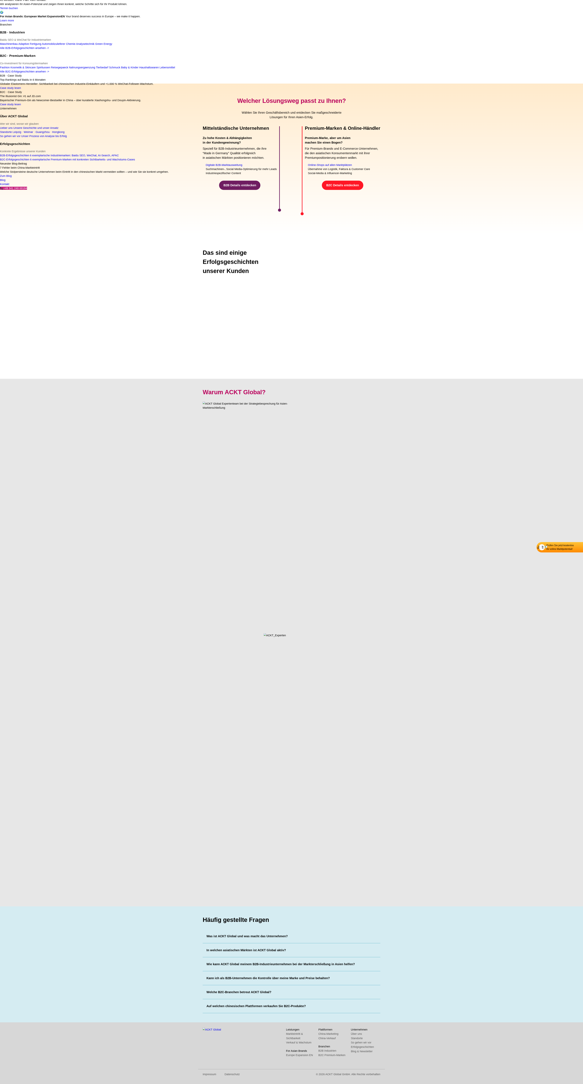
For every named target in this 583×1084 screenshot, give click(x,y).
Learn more (7, 20)
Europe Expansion (299, 1055)
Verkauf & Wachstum (298, 1042)
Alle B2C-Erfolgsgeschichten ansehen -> (24, 71)
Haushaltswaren (149, 67)
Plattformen (325, 1029)
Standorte (357, 1038)
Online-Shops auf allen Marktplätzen (330, 165)
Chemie (70, 43)
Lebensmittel (167, 67)
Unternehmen (8, 108)
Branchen (6, 24)
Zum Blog (6, 175)
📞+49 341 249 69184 (13, 188)
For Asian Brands (296, 1050)
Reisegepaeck (59, 67)
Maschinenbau (9, 43)
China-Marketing (328, 1033)
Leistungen (292, 1029)
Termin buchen (9, 8)
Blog (2, 180)
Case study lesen (10, 87)
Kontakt (4, 184)
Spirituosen (43, 67)
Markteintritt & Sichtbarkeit (294, 1036)
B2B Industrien (327, 1050)
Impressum (209, 1074)
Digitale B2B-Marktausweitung (224, 165)
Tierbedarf (102, 67)
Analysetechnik (85, 43)
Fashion (5, 67)
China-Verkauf (327, 1038)
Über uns (356, 1033)
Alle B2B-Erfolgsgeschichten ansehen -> (24, 48)
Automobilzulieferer (53, 43)
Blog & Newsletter (362, 1051)
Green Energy (103, 43)
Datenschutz (232, 1074)
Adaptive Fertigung (29, 43)
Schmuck (114, 67)
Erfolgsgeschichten (362, 1046)
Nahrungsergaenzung (82, 67)
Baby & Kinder (129, 67)
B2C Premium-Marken (331, 1055)
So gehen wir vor (321, 439)
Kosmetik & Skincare (23, 67)
